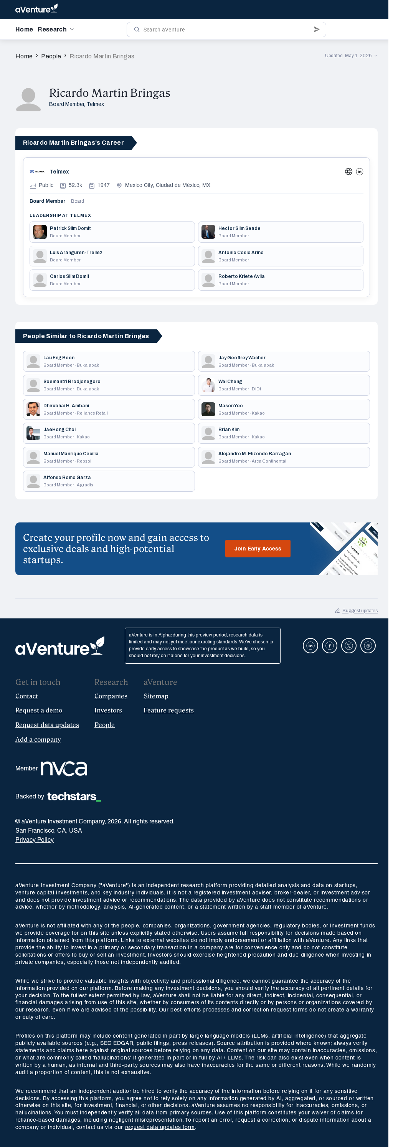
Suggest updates (360, 610)
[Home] (36, 9)
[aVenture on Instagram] (368, 645)
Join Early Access (257, 549)
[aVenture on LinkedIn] (310, 645)
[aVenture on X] (349, 645)
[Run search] (136, 29)
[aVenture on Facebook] (329, 645)
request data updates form (160, 1127)
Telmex (95, 104)
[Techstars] (74, 797)
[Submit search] (317, 29)
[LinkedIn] (359, 171)
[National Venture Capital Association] (64, 769)
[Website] (349, 171)
